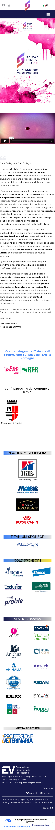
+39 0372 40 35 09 (13, 783)
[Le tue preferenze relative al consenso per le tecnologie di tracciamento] (41, 825)
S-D (51, 808)
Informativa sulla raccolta (17, 826)
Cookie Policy (42, 799)
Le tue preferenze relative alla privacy (30, 820)
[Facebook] (3, 5)
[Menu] (47, 14)
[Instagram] (9, 5)
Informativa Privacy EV (12, 799)
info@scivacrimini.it (36, 783)
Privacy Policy (29, 799)
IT (47, 5)
